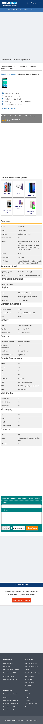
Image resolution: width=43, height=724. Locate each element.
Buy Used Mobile (24, 9)
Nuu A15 (18, 193)
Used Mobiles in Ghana (10, 707)
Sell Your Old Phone (22, 584)
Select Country (27, 3)
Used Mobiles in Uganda (10, 704)
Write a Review (30, 116)
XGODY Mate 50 (6, 195)
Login (34, 3)
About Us (27, 694)
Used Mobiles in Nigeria (10, 700)
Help (26, 697)
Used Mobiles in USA (9, 673)
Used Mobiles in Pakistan (32, 673)
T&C (26, 704)
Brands (4, 74)
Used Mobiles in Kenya (10, 710)
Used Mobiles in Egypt (10, 679)
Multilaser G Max (18, 208)
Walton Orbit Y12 (30, 213)
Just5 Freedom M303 (6, 212)
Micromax (12, 74)
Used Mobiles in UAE (31, 663)
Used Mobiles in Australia (11, 670)
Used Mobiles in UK (9, 676)
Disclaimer (28, 707)
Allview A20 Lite (30, 196)
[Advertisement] (21, 34)
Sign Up (33, 9)
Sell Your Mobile (12, 9)
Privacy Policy (33, 704)
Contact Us (28, 700)
